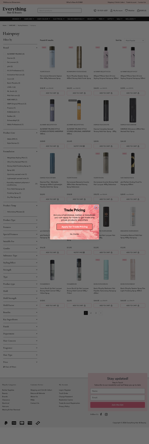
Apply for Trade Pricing (75, 226)
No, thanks (74, 234)
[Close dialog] (96, 207)
